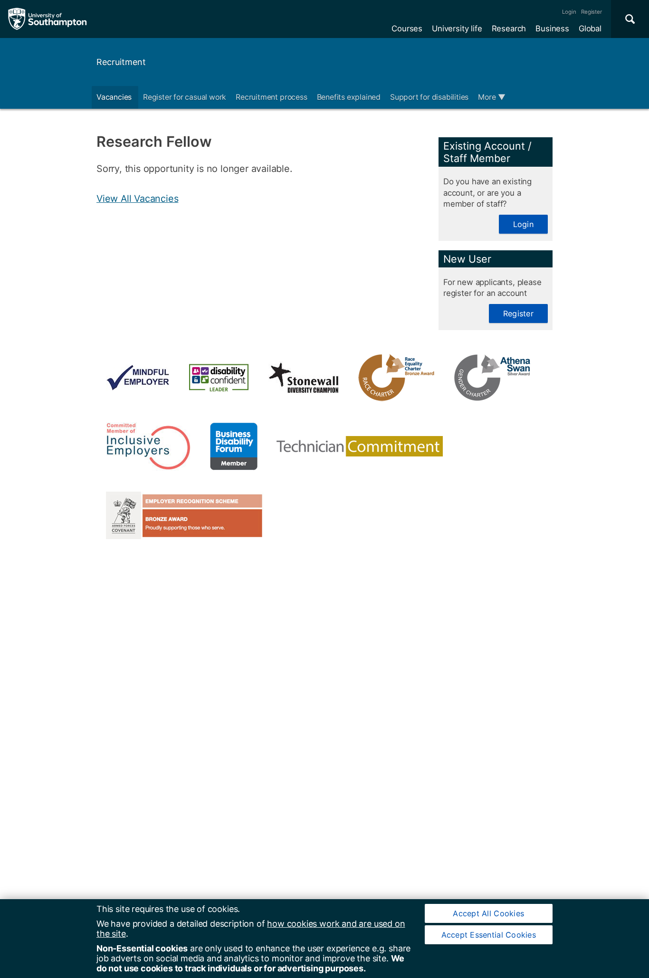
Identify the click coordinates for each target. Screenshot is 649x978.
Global (590, 28)
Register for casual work (184, 97)
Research (509, 28)
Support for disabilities (429, 97)
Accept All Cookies (488, 913)
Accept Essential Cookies (488, 935)
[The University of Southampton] (47, 19)
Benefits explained (349, 97)
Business (552, 28)
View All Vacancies (137, 198)
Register (591, 12)
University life (457, 28)
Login (569, 12)
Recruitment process (271, 97)
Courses (406, 28)
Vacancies (115, 97)
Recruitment (121, 62)
